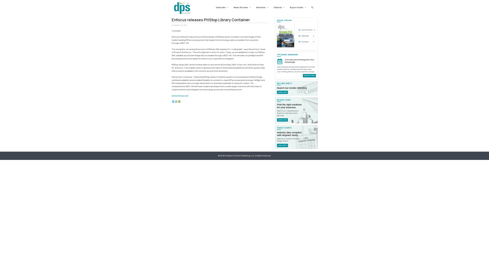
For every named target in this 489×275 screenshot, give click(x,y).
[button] (312, 7)
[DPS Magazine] (182, 8)
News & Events (241, 7)
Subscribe (221, 7)
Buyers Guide (296, 7)
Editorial (278, 7)
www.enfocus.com (180, 95)
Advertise (261, 7)
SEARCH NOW (282, 92)
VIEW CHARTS (282, 145)
